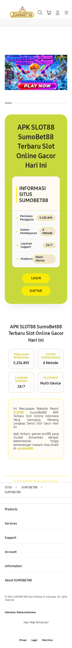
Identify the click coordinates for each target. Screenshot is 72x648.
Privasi (23, 640)
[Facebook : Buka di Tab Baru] (24, 631)
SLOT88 (18, 412)
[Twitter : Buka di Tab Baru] (32, 631)
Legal (34, 640)
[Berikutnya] (68, 72)
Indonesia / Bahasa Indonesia (20, 612)
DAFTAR (36, 291)
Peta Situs (47, 640)
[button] (49, 13)
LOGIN (36, 278)
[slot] (12, 12)
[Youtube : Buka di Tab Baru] (48, 631)
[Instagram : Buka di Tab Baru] (40, 631)
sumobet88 (25, 448)
